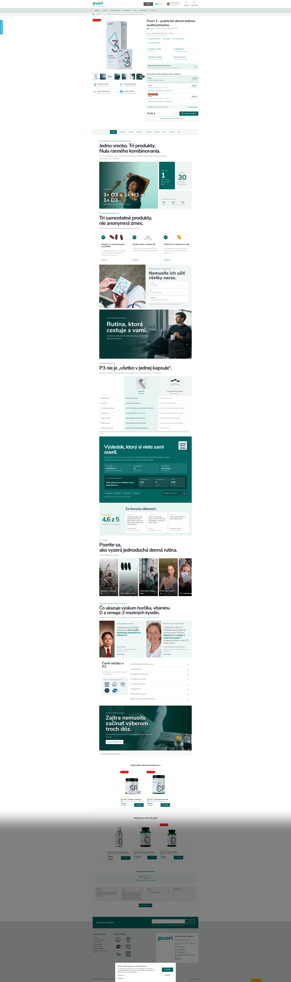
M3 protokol (117, 493)
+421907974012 (181, 949)
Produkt (113, 132)
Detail (126, 858)
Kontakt (96, 938)
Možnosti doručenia (193, 107)
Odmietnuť (167, 975)
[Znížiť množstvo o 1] (176, 115)
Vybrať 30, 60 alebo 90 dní (114, 742)
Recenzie (157, 132)
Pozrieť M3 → (136, 260)
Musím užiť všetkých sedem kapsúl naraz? (142, 664)
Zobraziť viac (145, 905)
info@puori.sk (180, 947)
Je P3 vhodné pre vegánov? (138, 684)
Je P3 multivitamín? (135, 669)
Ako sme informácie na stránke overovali (111, 754)
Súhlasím (168, 969)
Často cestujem (166, 39)
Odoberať (190, 921)
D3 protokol (127, 493)
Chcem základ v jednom (178, 39)
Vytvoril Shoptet (194, 979)
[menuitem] (97, 10)
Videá (164, 132)
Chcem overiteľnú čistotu (154, 43)
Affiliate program (98, 944)
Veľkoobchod (97, 942)
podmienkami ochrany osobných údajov (175, 925)
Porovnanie (139, 132)
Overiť (195, 66)
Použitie (131, 132)
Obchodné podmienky (99, 948)
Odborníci (171, 132)
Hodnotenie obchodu (145, 871)
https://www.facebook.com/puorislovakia (186, 955)
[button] (172, 79)
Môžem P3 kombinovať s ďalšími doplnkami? (142, 699)
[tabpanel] (132, 789)
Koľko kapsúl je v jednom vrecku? (139, 674)
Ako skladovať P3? (135, 689)
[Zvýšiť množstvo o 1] (176, 113)
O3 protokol (108, 493)
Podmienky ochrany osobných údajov (101, 951)
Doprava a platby (98, 946)
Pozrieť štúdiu (120, 654)
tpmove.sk (179, 959)
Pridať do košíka (190, 113)
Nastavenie (121, 978)
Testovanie (149, 132)
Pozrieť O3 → (105, 260)
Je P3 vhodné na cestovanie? (138, 679)
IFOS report (136, 493)
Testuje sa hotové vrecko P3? (138, 694)
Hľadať (148, 4)
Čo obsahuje (122, 132)
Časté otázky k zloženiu (99, 940)
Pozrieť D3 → (167, 260)
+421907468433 (181, 952)
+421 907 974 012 (174, 2)
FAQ (178, 132)
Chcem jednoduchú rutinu (154, 39)
